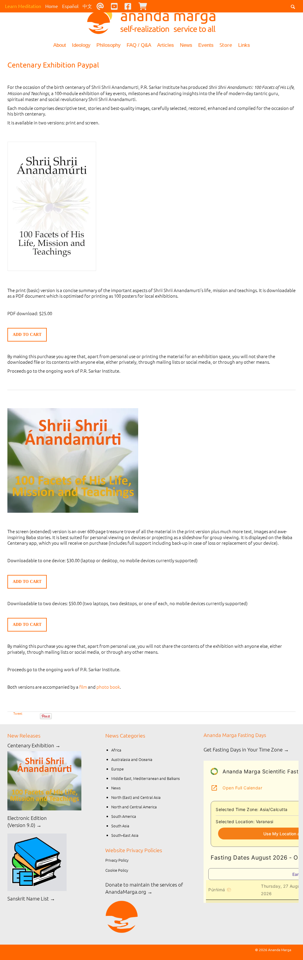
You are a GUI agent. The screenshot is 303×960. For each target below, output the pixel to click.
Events (206, 45)
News (186, 45)
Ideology (81, 45)
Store (226, 44)
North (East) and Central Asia (136, 797)
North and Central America (134, 807)
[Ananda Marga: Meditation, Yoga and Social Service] (151, 19)
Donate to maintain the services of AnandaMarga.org (144, 888)
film (83, 687)
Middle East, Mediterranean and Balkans (145, 778)
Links (244, 45)
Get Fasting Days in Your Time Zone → (246, 749)
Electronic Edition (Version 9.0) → (27, 821)
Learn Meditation (23, 6)
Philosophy (108, 45)
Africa (116, 750)
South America (123, 816)
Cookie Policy (116, 870)
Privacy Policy (116, 860)
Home (51, 6)
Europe (117, 769)
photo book (108, 687)
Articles (165, 45)
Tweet (17, 713)
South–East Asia (124, 835)
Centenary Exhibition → (33, 745)
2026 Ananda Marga (275, 949)
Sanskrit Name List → (31, 898)
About (59, 45)
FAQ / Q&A (139, 45)
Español (70, 6)
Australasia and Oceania (131, 759)
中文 (87, 6)
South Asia (120, 825)
